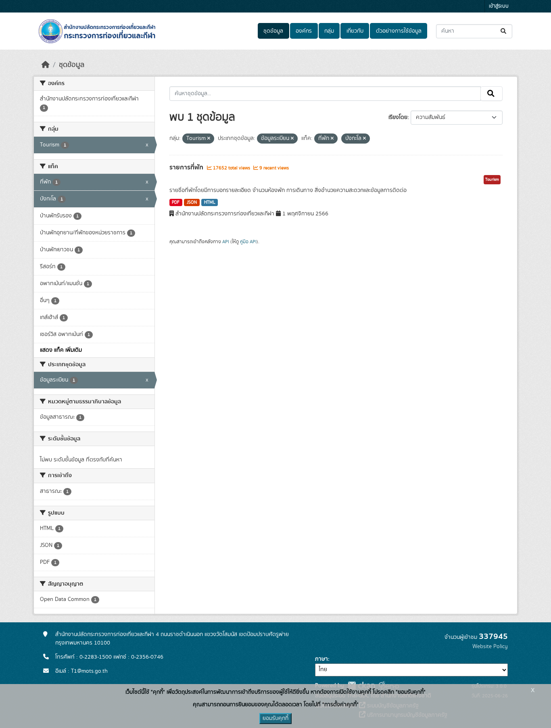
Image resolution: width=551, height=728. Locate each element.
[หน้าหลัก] (46, 65)
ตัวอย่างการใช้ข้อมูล (399, 31)
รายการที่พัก (187, 167)
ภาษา (321, 659)
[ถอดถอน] (208, 139)
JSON (192, 202)
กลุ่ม (329, 31)
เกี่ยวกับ (354, 31)
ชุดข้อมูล (273, 31)
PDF (175, 202)
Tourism (492, 179)
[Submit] (504, 31)
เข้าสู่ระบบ (499, 6)
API (225, 241)
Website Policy (490, 646)
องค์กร (304, 31)
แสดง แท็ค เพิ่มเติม (61, 350)
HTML (209, 202)
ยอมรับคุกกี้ (275, 718)
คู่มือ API (248, 241)
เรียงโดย (397, 117)
